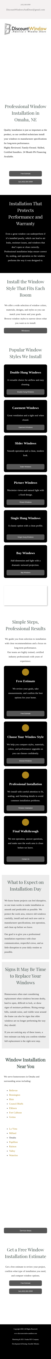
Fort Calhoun (15, 1112)
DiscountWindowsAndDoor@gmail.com (25, 9)
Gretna (12, 1117)
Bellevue (13, 1090)
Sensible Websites (33, 1344)
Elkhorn (13, 1108)
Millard (12, 1133)
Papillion (13, 1142)
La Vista (13, 1128)
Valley (12, 1151)
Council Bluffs (16, 1103)
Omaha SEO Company (31, 1339)
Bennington (14, 1095)
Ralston (12, 1146)
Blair (11, 1099)
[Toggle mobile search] (41, 36)
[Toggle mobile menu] (46, 36)
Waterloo (13, 1155)
